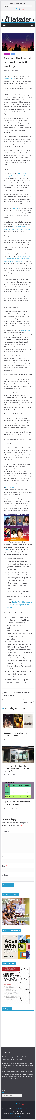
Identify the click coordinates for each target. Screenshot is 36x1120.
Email (4, 866)
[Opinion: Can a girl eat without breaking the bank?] (18, 783)
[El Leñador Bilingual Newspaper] (18, 18)
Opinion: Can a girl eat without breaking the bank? (17, 803)
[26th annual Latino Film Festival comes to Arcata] (18, 714)
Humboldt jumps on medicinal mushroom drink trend (17, 701)
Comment (6, 831)
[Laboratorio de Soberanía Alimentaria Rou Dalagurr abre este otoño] (18, 747)
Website (5, 875)
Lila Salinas (8, 70)
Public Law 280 (25, 330)
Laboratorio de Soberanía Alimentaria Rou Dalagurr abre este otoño (17, 768)
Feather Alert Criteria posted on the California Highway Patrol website (19, 604)
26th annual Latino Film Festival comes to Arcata (17, 734)
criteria (6, 549)
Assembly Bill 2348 (9, 79)
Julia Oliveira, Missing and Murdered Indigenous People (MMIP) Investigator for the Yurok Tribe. (17, 258)
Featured (7, 54)
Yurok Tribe (15, 208)
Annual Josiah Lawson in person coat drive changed (17, 693)
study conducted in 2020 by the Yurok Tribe (18, 487)
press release (15, 114)
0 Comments (8, 73)
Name (4, 857)
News (13, 54)
